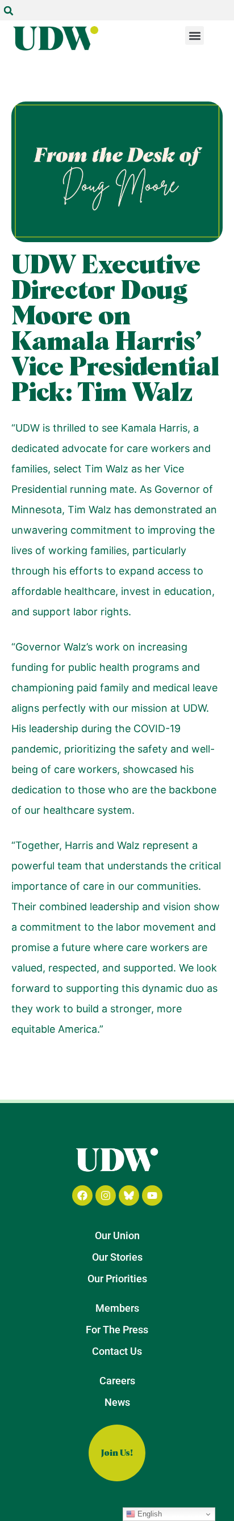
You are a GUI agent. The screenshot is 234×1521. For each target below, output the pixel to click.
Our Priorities (117, 1279)
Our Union (117, 1235)
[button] (8, 10)
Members (117, 1308)
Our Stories (117, 1257)
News (117, 1402)
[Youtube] (152, 1195)
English (148, 1514)
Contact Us (117, 1351)
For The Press (117, 1330)
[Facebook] (82, 1195)
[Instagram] (105, 1195)
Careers (117, 1381)
